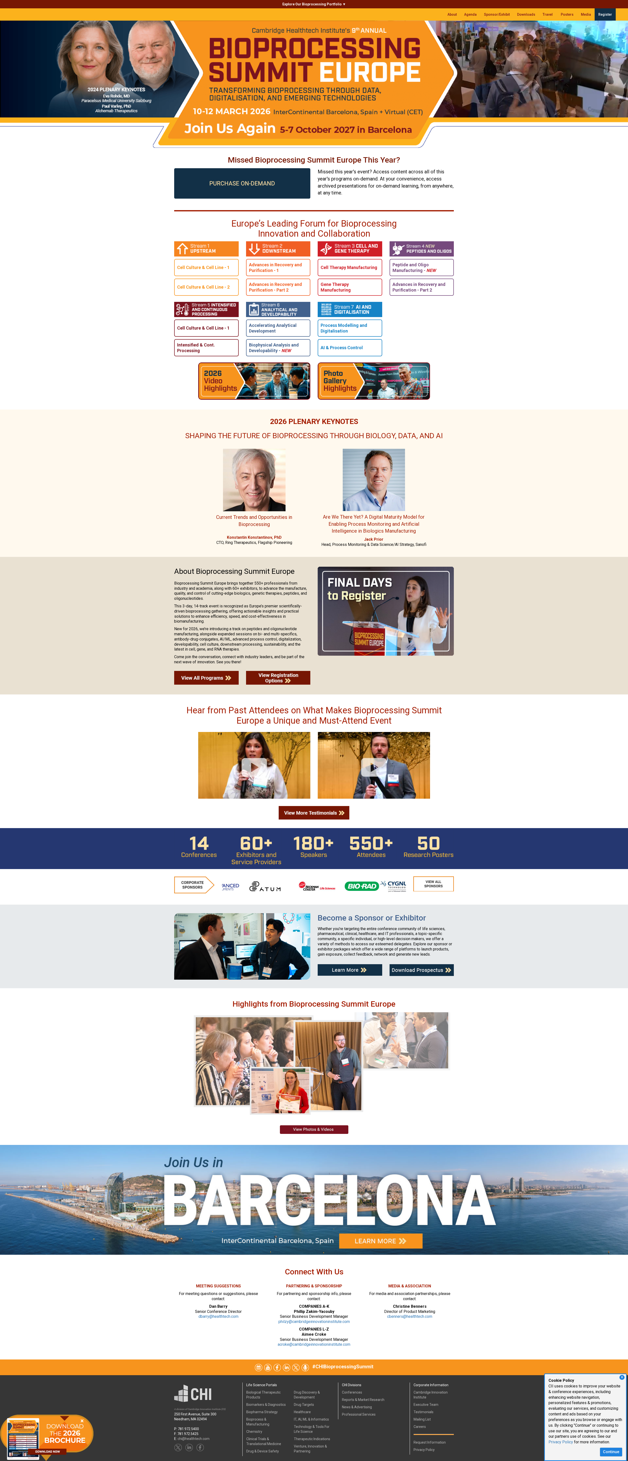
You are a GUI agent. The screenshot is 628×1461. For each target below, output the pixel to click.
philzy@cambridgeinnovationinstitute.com (314, 1321)
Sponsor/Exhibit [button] (497, 14)
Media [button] (586, 14)
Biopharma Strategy (262, 1412)
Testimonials (423, 1412)
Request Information (430, 1442)
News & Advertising (357, 1407)
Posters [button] (567, 14)
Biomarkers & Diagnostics (266, 1405)
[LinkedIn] (287, 1367)
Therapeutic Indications (312, 1439)
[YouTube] (268, 1367)
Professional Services (359, 1414)
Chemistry (254, 1432)
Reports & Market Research (363, 1400)
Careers (420, 1427)
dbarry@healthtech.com (218, 1316)
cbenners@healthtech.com (409, 1316)
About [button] (452, 14)
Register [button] (605, 14)
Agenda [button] (470, 14)
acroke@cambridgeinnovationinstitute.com (314, 1344)
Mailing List (422, 1419)
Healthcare (302, 1412)
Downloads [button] (526, 14)
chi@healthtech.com (193, 1439)
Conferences (352, 1392)
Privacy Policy (561, 1442)
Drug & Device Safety (262, 1451)
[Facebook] (277, 1367)
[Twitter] (259, 1367)
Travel (548, 14)
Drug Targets (304, 1405)
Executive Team (426, 1405)
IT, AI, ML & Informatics (311, 1419)
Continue (611, 1451)
